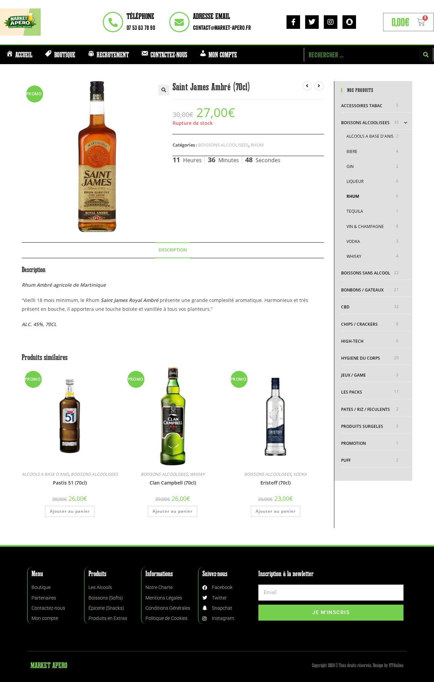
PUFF (346, 460)
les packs (351, 392)
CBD (345, 307)
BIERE (352, 151)
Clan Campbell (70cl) (173, 482)
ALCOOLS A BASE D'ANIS (45, 474)
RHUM (257, 145)
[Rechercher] (426, 54)
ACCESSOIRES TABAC (361, 106)
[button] (163, 89)
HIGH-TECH (352, 341)
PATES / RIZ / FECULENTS (365, 409)
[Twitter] (312, 22)
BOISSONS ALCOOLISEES (223, 145)
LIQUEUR (355, 181)
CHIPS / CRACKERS (359, 324)
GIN (350, 166)
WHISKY (197, 474)
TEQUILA (355, 211)
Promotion (353, 443)
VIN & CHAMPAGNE (365, 226)
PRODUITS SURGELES (362, 426)
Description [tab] (173, 250)
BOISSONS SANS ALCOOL (365, 273)
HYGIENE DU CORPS (360, 358)
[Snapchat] (349, 22)
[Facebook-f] (293, 22)
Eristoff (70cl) (275, 482)
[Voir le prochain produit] (319, 86)
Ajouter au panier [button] (70, 511)
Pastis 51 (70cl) (70, 482)
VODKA (300, 474)
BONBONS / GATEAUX (362, 290)
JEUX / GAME (353, 375)
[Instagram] (330, 22)
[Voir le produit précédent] (307, 86)
